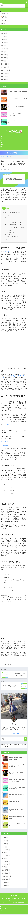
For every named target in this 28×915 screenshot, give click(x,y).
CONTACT (23, 898)
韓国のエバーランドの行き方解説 (11, 212)
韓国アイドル (5, 70)
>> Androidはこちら (6, 445)
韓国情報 (4, 79)
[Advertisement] (14, 348)
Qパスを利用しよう (9, 230)
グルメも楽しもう (9, 234)
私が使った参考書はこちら (14, 153)
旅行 (1, 146)
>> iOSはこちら (5, 441)
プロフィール (5, 13)
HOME (14, 895)
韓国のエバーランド (10, 251)
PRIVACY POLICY (15, 898)
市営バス (7, 219)
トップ (3, 912)
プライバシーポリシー (13, 901)
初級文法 (4, 57)
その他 (4, 39)
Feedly (3, 23)
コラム (4, 36)
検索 (2, 910)
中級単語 (4, 48)
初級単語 (4, 54)
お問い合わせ (5, 17)
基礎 (3, 61)
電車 (6, 217)
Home (3, 898)
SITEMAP (8, 898)
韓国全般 (4, 76)
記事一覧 (4, 20)
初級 (3, 51)
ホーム (3, 906)
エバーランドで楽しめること (11, 236)
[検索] (26, 6)
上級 (1, 142)
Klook (17, 376)
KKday (13, 376)
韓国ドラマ (5, 73)
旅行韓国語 (5, 64)
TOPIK (4, 33)
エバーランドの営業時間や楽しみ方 (12, 224)
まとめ (5, 239)
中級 (3, 45)
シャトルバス (8, 215)
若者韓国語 (5, 67)
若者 (1, 148)
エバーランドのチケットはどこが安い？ (13, 222)
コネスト (7, 424)
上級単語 (4, 42)
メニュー (3, 908)
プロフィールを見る (14, 733)
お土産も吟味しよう (9, 232)
